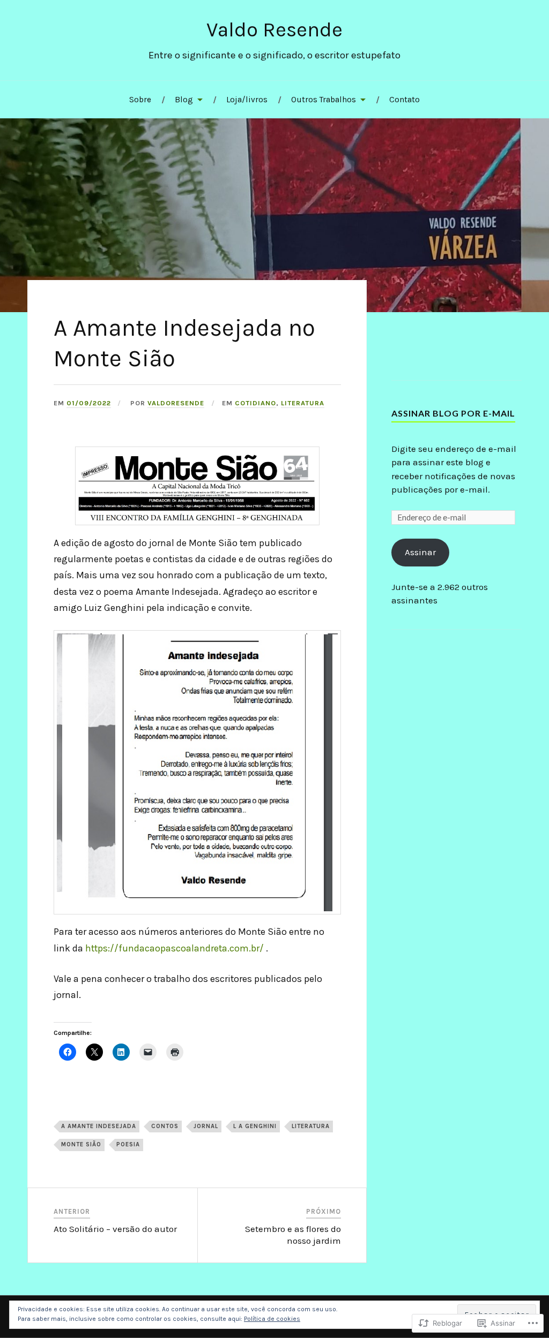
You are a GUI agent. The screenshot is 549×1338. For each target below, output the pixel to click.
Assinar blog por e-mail (453, 413)
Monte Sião (81, 1144)
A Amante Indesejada (98, 1126)
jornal (206, 1126)
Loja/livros (247, 99)
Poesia (128, 1144)
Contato (404, 99)
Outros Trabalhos (323, 99)
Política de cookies (272, 1318)
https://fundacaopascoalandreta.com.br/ (174, 948)
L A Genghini (255, 1126)
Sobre (140, 99)
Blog (184, 99)
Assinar (420, 552)
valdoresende (175, 403)
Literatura (302, 403)
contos (165, 1126)
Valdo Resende (274, 30)
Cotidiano (255, 403)
